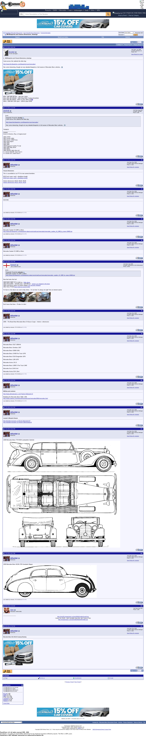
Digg (6, 678)
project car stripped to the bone (41, 284)
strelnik (6, 111)
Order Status (138, 13)
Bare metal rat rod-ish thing (22, 287)
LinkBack (119, 44)
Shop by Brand (122, 15)
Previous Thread (70, 681)
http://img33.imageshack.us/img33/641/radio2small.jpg (73, 616)
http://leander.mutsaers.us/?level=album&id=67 (16, 421)
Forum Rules (6, 703)
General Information (45, 32)
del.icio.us (42, 678)
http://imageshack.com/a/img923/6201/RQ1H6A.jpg (73, 619)
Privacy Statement (128, 722)
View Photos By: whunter (133, 167)
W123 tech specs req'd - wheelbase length (15, 178)
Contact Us (95, 722)
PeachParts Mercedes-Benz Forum (13, 32)
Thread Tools (127, 44)
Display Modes (137, 44)
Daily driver (27, 282)
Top (144, 722)
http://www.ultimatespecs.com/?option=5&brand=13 (18, 394)
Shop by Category (133, 15)
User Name (121, 32)
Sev (12, 610)
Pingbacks (5, 699)
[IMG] (4, 696)
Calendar (127, 37)
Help (144, 13)
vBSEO (79, 728)
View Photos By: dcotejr (137, 54)
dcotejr (12, 52)
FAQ (103, 37)
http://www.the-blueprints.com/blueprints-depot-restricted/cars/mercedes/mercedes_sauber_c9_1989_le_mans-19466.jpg (37, 231)
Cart (124, 13)
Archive (120, 722)
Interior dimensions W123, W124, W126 (14, 182)
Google (111, 678)
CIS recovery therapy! (34, 285)
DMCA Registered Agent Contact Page (102, 729)
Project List (130, 13)
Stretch (13, 265)
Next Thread (77, 681)
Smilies (5, 694)
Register (17, 37)
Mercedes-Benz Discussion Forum (108, 722)
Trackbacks (6, 698)
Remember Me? (139, 32)
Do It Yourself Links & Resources (32, 32)
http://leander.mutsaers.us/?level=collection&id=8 (17, 422)
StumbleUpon (78, 678)
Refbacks (5, 700)
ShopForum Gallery (63, 37)
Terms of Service (138, 722)
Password (121, 34)
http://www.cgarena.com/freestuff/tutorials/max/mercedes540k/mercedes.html (25, 398)
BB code (5, 693)
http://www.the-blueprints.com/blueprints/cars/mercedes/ (19, 64)
